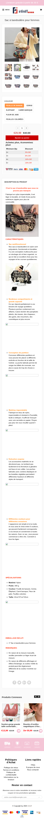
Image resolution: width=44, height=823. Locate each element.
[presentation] (35, 696)
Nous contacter (33, 770)
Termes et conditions (11, 770)
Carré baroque (25, 110)
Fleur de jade (12, 115)
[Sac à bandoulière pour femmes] (22, 44)
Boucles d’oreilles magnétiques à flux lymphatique (31, 725)
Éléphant (10, 110)
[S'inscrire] (39, 797)
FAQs (33, 765)
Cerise (29, 105)
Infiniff (29, 806)
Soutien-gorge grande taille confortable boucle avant (10, 725)
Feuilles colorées (14, 119)
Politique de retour (11, 768)
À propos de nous (33, 767)
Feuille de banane (14, 105)
